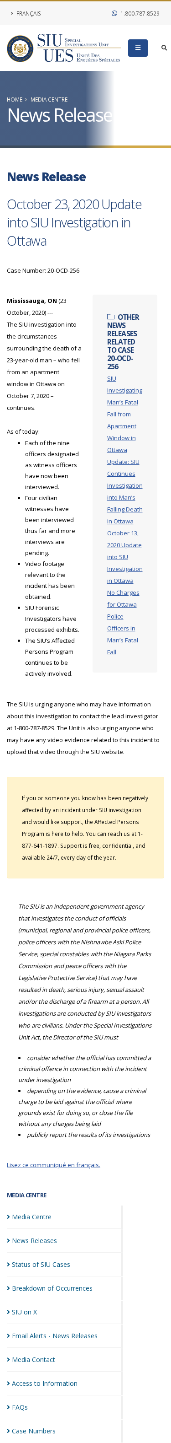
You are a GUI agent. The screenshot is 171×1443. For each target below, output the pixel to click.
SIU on (24, 1312)
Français (28, 13)
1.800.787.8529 (139, 13)
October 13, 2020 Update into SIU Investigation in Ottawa (125, 557)
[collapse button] (138, 48)
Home (14, 99)
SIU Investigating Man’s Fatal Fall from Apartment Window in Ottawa (124, 414)
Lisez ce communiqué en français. (53, 1165)
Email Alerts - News (55, 1335)
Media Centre (49, 99)
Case (34, 1431)
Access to (45, 1383)
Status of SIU (41, 1264)
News (34, 1240)
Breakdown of (52, 1288)
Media (32, 1216)
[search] (164, 48)
